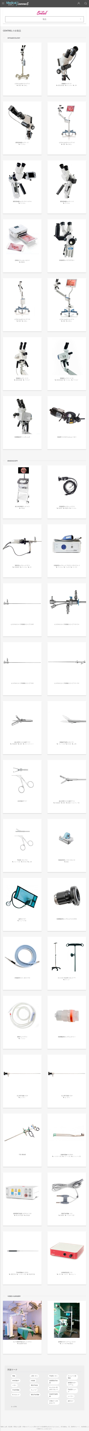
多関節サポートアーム (72, 1384)
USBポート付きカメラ (53, 1402)
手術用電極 (15, 1390)
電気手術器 (34, 1385)
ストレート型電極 (72, 1377)
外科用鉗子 (15, 1380)
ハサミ (14, 1385)
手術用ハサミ (53, 1376)
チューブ (33, 1390)
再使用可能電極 (53, 1395)
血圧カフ (70, 1401)
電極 (13, 1376)
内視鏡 (33, 1380)
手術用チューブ (72, 1390)
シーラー (70, 1396)
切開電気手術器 (53, 1382)
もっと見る (14, 1406)
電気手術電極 (35, 1394)
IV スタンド (15, 1394)
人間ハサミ (34, 1376)
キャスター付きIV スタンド (53, 1388)
